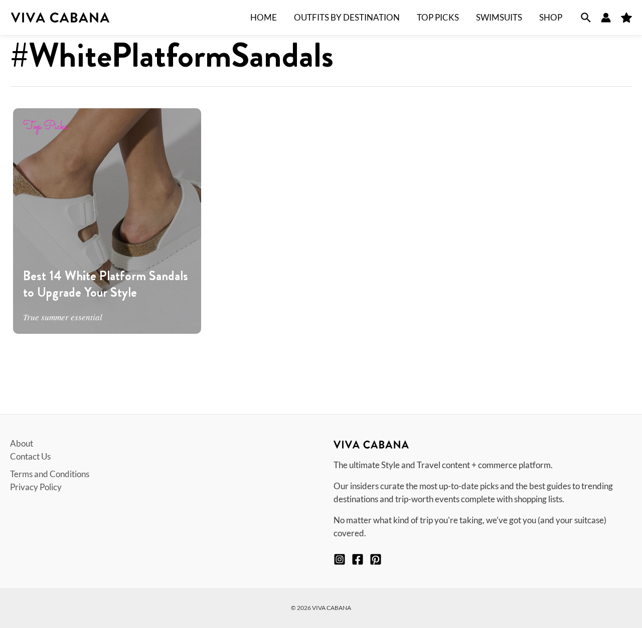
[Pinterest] (376, 559)
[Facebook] (358, 559)
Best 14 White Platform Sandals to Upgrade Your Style (105, 284)
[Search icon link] (586, 18)
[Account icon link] (606, 18)
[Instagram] (340, 559)
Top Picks (45, 126)
